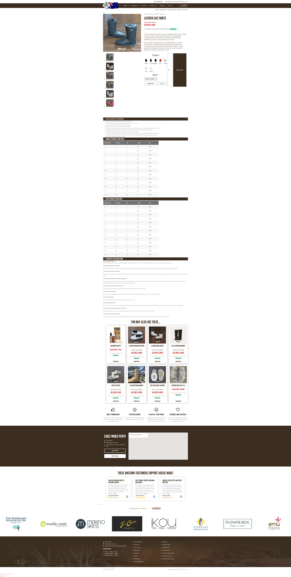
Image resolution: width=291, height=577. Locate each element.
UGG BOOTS (134, 5)
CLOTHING (143, 5)
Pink (146, 71)
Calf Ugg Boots (171, 9)
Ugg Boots (163, 9)
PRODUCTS (153, 5)
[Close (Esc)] (10, 574)
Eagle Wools (106, 569)
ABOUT (125, 5)
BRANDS (161, 5)
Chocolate (153, 63)
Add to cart (179, 70)
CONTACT (170, 5)
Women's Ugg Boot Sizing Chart (115, 139)
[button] (104, 13)
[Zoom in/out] (1, 574)
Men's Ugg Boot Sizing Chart (114, 199)
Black (146, 63)
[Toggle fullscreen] (4, 574)
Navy (155, 63)
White (151, 71)
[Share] (7, 574)
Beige (165, 63)
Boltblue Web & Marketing (182, 569)
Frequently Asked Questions (114, 259)
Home (157, 9)
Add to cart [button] (116, 361)
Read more (178, 401)
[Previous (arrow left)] (1, 576)
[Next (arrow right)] (4, 576)
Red (160, 63)
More (114, 493)
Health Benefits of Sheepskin (115, 119)
